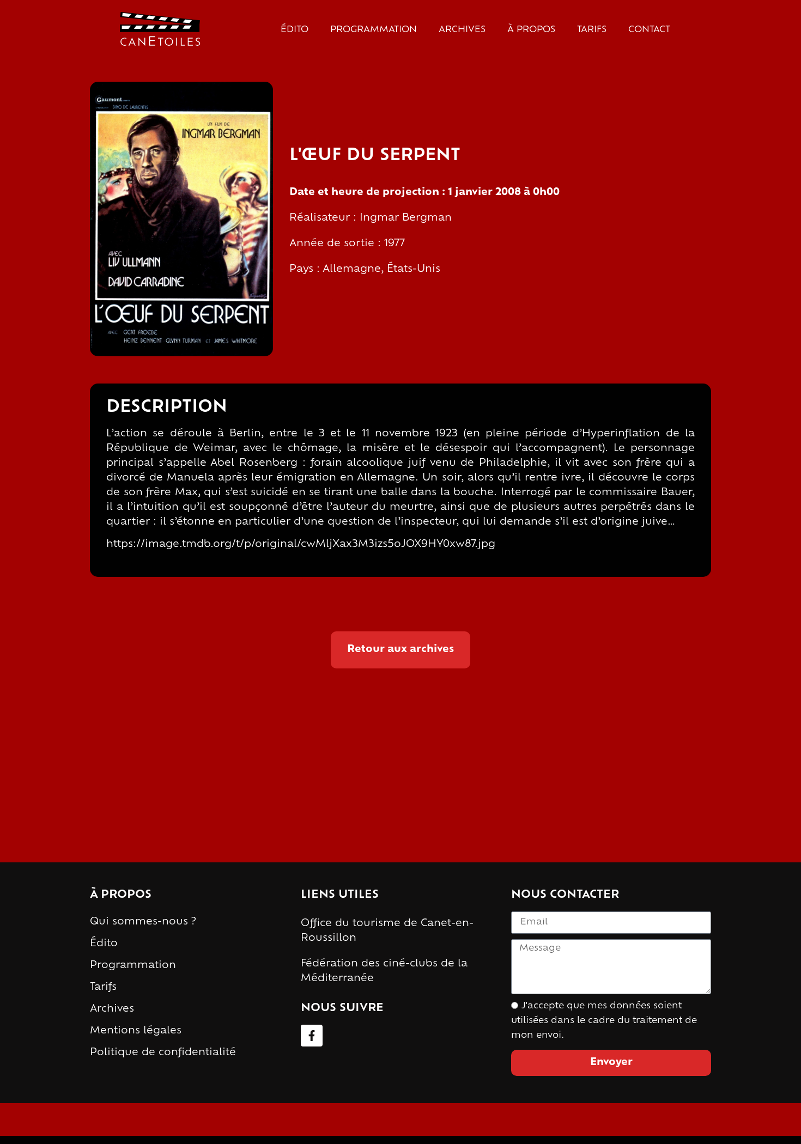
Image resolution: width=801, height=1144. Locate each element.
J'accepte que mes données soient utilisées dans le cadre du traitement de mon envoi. (604, 1021)
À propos (531, 30)
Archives (462, 30)
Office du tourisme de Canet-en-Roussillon (387, 931)
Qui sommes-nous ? (143, 922)
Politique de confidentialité (163, 1053)
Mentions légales (135, 1031)
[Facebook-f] (312, 1035)
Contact (649, 30)
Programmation (373, 30)
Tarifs (591, 30)
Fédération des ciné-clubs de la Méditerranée (384, 971)
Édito (294, 30)
